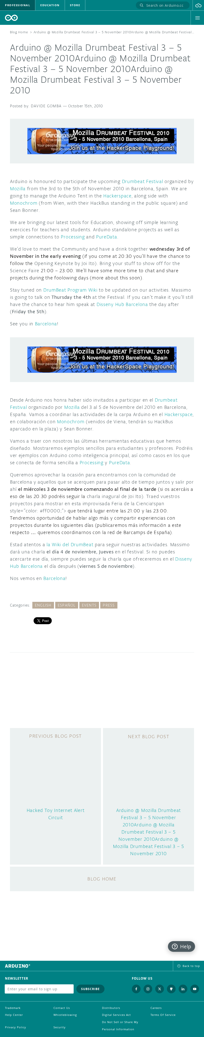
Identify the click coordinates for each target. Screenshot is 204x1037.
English (43, 605)
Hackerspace (117, 196)
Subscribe (90, 989)
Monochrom (23, 203)
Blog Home (19, 32)
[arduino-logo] (11, 18)
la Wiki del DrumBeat (70, 544)
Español (67, 605)
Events (89, 605)
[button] (198, 5)
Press (109, 605)
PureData (106, 237)
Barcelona (45, 324)
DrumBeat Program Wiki (70, 290)
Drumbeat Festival (142, 181)
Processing (73, 237)
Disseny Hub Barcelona (122, 304)
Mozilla (18, 189)
